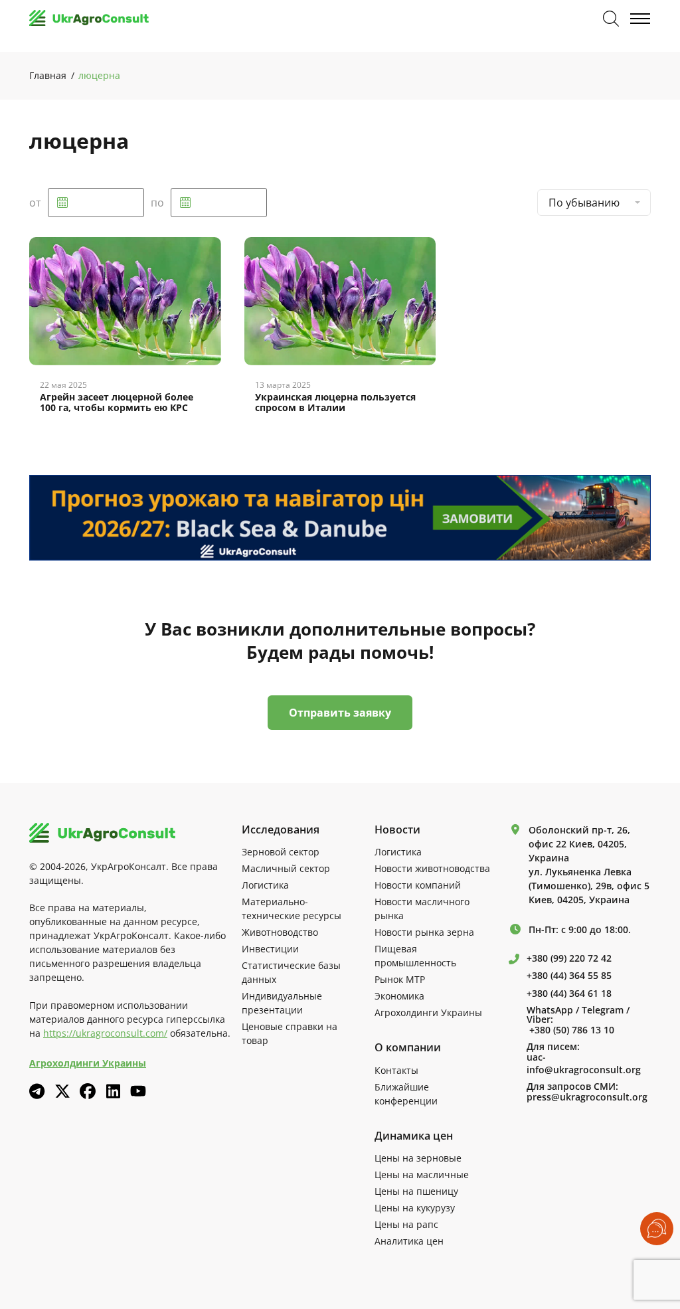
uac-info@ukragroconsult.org (584, 1063)
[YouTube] (138, 1091)
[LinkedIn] (113, 1091)
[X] (62, 1091)
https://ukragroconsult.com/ (105, 1033)
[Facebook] (88, 1091)
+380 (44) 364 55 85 (569, 976)
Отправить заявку (340, 712)
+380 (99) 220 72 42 (569, 958)
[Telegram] (37, 1091)
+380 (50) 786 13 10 (571, 1030)
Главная (47, 75)
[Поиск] (611, 18)
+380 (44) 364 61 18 (569, 994)
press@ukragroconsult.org (587, 1097)
